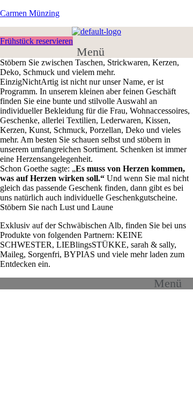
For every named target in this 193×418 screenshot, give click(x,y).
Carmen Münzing (30, 13)
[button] (96, 52)
